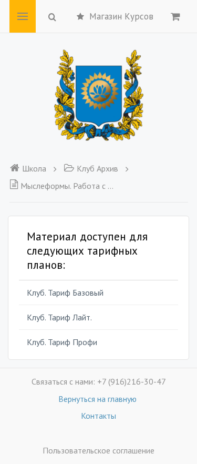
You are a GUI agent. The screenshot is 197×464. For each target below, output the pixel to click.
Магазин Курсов (121, 16)
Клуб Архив (97, 168)
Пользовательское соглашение (98, 450)
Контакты (98, 415)
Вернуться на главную (98, 399)
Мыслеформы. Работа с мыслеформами (67, 185)
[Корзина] (175, 16)
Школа (34, 168)
